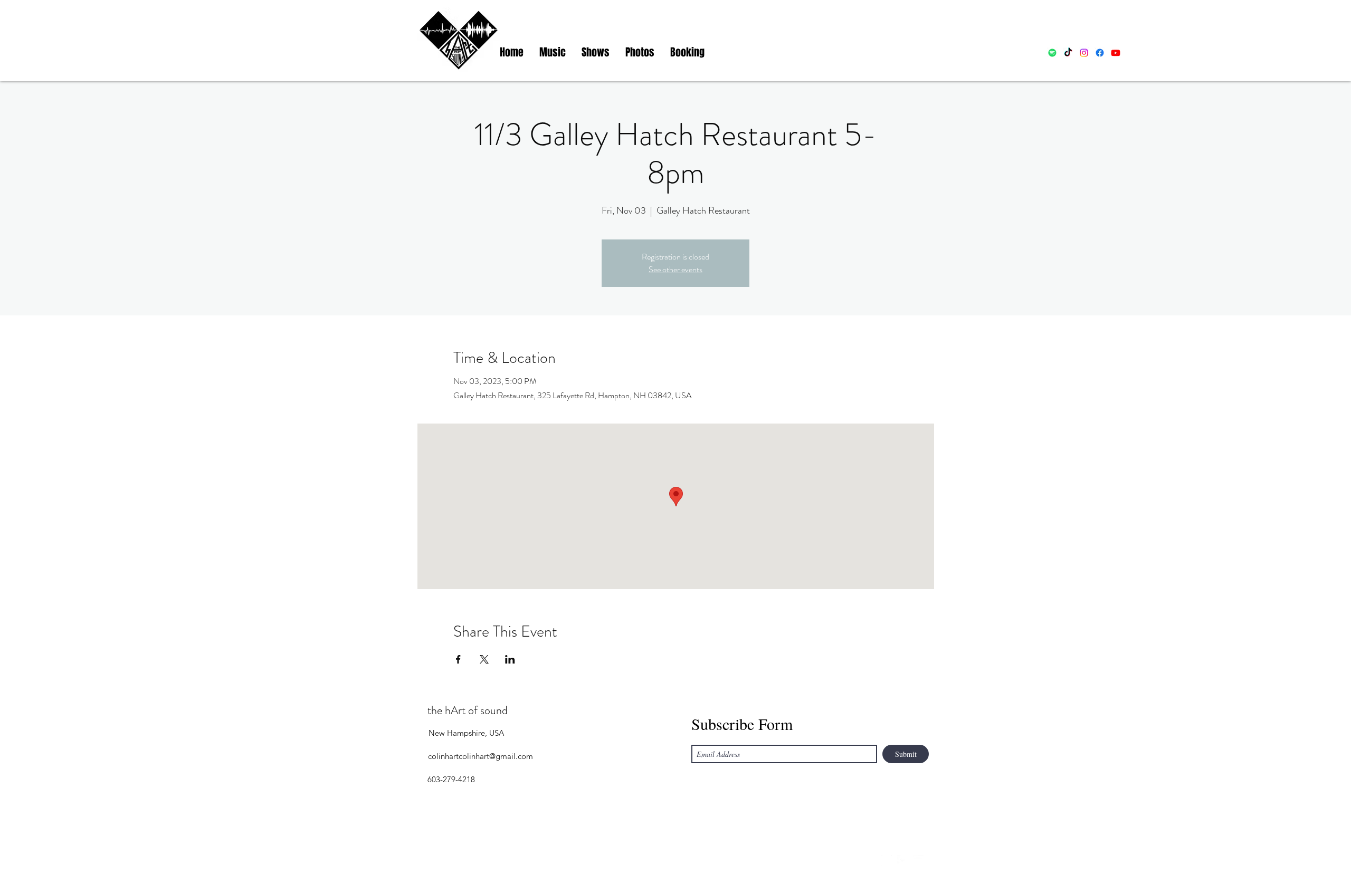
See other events (675, 269)
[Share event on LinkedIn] (510, 659)
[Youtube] (1115, 52)
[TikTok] (1068, 52)
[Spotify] (1052, 52)
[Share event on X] (484, 659)
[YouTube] (918, 860)
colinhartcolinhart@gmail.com (480, 756)
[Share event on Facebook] (458, 659)
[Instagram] (1084, 52)
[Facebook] (1100, 52)
